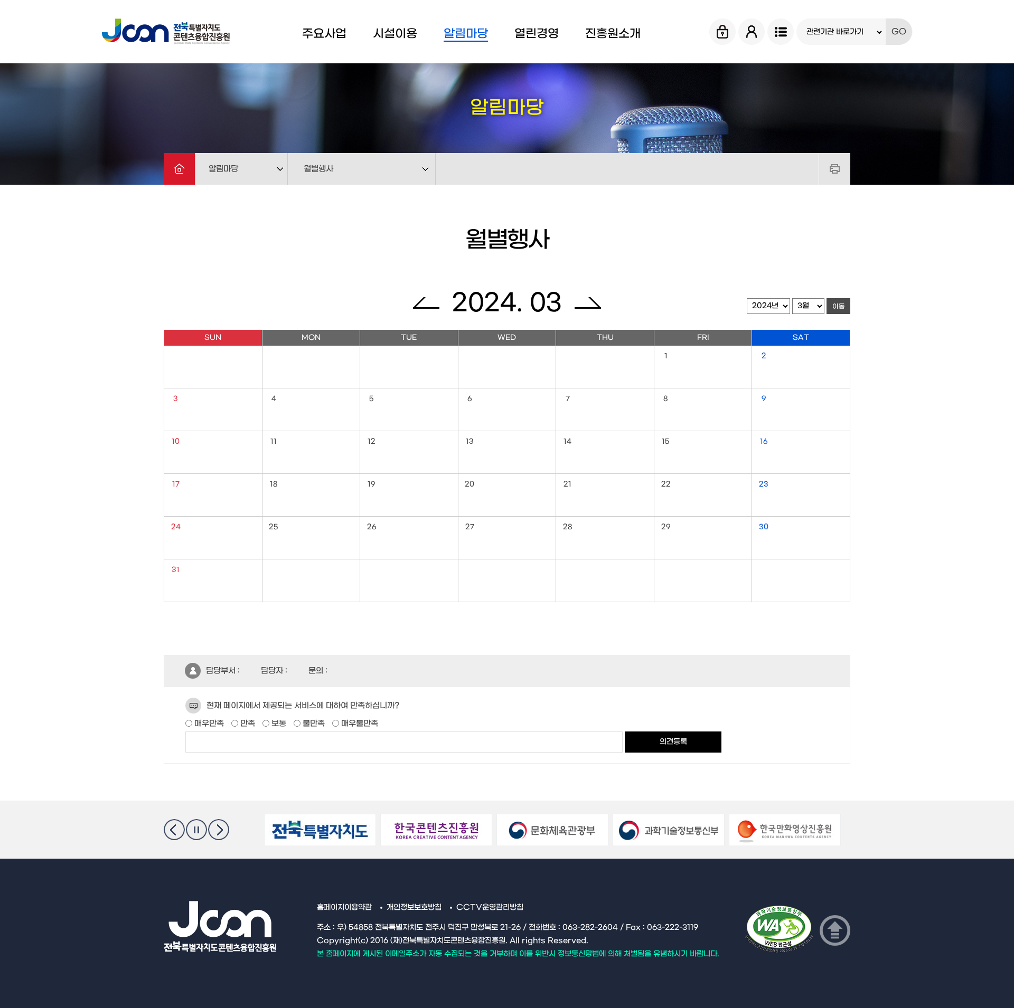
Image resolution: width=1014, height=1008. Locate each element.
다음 (218, 829)
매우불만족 (358, 723)
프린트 (834, 169)
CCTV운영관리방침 (489, 907)
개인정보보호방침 (414, 907)
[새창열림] (779, 930)
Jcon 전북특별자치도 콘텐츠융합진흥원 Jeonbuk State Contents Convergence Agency (167, 31)
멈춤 (196, 829)
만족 (246, 723)
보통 (277, 723)
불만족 (313, 723)
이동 (838, 306)
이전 (174, 829)
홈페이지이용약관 (344, 907)
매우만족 (208, 723)
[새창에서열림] (320, 830)
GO (898, 31)
